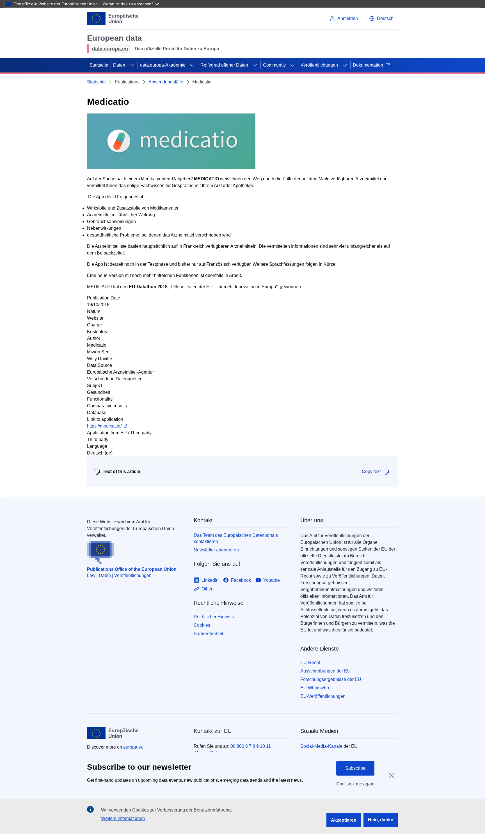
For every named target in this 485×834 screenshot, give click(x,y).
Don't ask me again (355, 783)
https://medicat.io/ (104, 426)
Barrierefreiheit (208, 633)
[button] (381, 18)
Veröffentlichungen (319, 65)
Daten (119, 65)
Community (274, 65)
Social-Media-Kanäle (321, 746)
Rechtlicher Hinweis (214, 616)
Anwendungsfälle (165, 81)
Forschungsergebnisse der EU (330, 679)
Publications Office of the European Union (132, 569)
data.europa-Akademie (163, 65)
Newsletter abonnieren (216, 549)
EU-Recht (310, 662)
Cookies (202, 625)
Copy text (371, 471)
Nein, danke (380, 819)
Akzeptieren (343, 820)
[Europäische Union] (113, 18)
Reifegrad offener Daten (224, 65)
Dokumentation (368, 65)
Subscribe (355, 768)
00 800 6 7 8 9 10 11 (250, 746)
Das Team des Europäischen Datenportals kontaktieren (236, 538)
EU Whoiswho (314, 687)
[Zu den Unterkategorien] (132, 65)
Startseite (99, 65)
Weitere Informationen (123, 818)
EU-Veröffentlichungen (323, 696)
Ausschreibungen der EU (325, 671)
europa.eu (133, 747)
